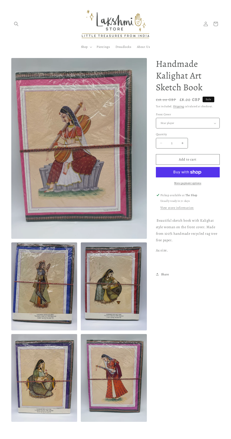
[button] (16, 24)
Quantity (161, 134)
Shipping (178, 106)
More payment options (187, 183)
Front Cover (163, 114)
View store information (177, 208)
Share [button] (165, 274)
